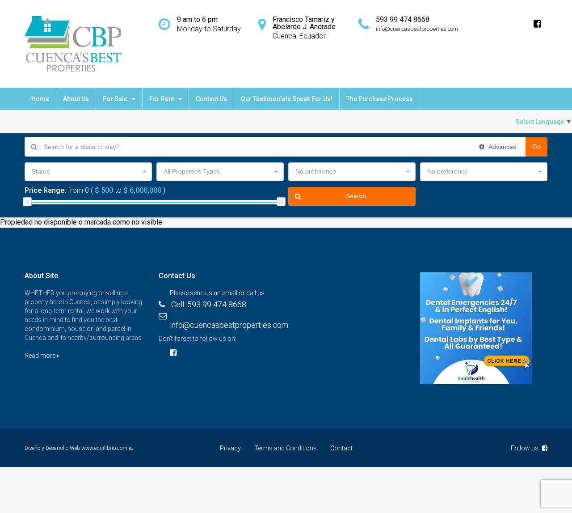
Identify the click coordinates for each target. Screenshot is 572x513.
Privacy (230, 448)
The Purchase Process (379, 98)
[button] (88, 171)
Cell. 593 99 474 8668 (208, 304)
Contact (341, 448)
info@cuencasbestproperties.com (229, 325)
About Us (76, 98)
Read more (41, 355)
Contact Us (211, 98)
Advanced (502, 146)
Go (536, 146)
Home (40, 98)
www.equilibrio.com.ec (107, 448)
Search (356, 195)
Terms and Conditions (285, 448)
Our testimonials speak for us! (286, 98)
